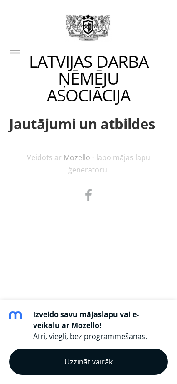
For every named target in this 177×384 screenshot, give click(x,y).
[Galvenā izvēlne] (14, 53)
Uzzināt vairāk (88, 362)
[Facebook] (88, 195)
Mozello (77, 157)
